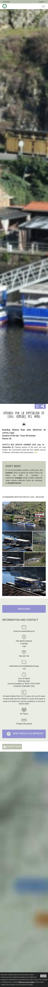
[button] (37, 406)
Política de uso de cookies (26, 982)
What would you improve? (28, 733)
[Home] (5, 6)
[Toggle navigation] (43, 6)
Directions (14, 746)
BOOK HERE (24, 609)
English (41, 2)
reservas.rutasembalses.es (24, 631)
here (35, 452)
